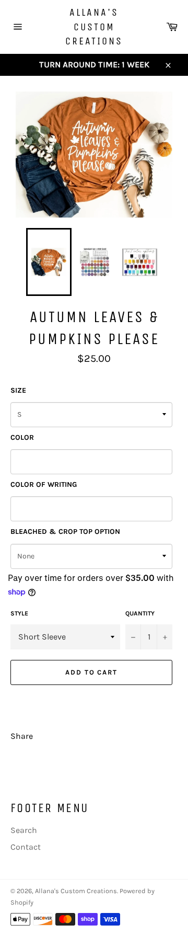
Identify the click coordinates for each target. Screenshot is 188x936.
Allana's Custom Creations (94, 26)
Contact (25, 847)
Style (19, 613)
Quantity (140, 613)
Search (23, 830)
